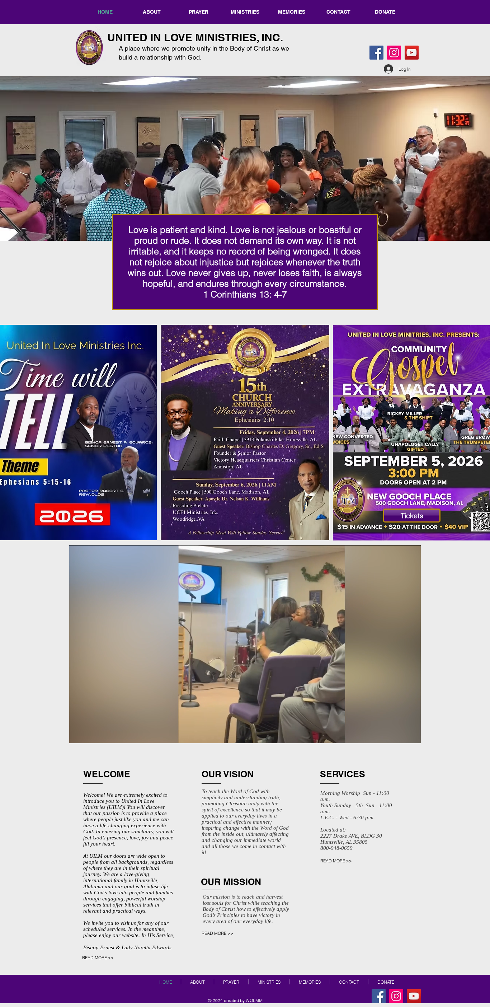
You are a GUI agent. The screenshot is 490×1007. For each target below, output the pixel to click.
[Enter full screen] (411, 733)
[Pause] (78, 733)
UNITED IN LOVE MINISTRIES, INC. (195, 37)
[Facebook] (376, 53)
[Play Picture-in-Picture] (399, 733)
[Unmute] (90, 733)
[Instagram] (394, 53)
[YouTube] (412, 53)
